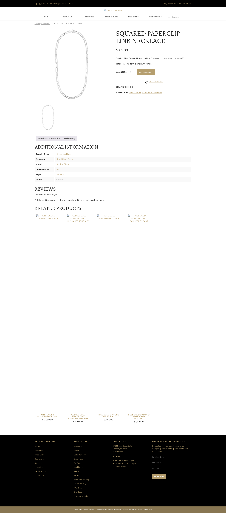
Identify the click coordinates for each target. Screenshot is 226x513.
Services (89, 17)
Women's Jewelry (152, 92)
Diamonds (78, 459)
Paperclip (60, 174)
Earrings (77, 463)
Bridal (76, 451)
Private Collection (81, 496)
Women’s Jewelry (81, 480)
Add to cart (146, 72)
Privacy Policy (137, 510)
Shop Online (111, 17)
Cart (179, 3)
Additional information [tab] (49, 138)
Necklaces (45, 24)
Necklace (67, 154)
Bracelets (78, 446)
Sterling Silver (62, 164)
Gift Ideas (78, 492)
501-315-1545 (67, 3)
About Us (67, 17)
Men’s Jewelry (80, 484)
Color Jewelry (80, 455)
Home (45, 17)
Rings (76, 475)
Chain (59, 154)
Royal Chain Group (64, 159)
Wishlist (187, 3)
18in (58, 169)
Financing (39, 467)
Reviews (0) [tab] (69, 138)
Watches (78, 488)
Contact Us (155, 17)
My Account (170, 3)
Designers (133, 17)
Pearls (76, 471)
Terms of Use (127, 510)
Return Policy (40, 471)
